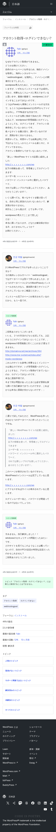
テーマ (32, 731)
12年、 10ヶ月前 (23, 53)
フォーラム (7, 12)
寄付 (32, 758)
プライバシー (9, 740)
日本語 (12, 796)
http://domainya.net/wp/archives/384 (23, 351)
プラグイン (34, 736)
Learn (5, 749)
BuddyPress (10, 785)
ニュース (7, 731)
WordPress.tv (10, 762)
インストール (20, 19)
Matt (6, 776)
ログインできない (28, 601)
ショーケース (35, 727)
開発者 (6, 758)
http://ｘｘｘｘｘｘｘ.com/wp (19, 164)
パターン (33, 740)
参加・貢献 (34, 749)
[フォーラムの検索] (30, 27)
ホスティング (9, 736)
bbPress (8, 780)
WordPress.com (11, 771)
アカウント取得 (10, 601)
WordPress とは (10, 727)
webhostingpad (10, 606)
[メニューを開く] (52, 4)
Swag (33, 762)
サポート (7, 753)
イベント (33, 753)
